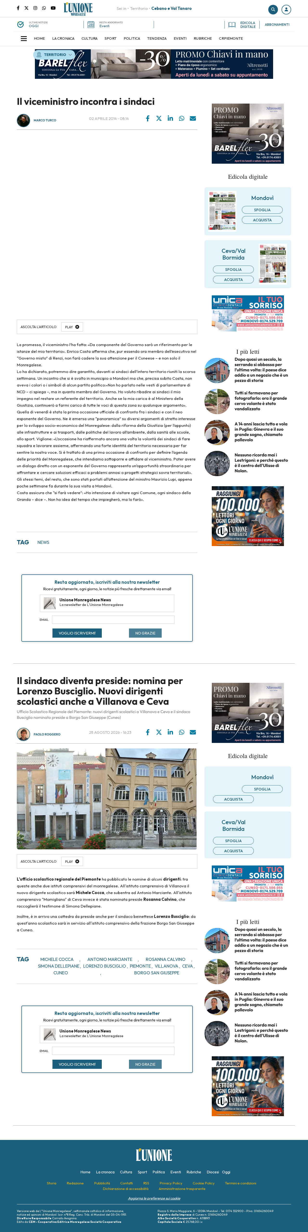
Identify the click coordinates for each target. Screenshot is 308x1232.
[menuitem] (39, 38)
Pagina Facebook (20, 7)
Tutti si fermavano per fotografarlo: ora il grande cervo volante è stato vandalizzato (261, 400)
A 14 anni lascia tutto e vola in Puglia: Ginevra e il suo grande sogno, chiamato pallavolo (261, 431)
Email (44, 620)
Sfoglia (262, 209)
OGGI (33, 26)
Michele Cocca (57, 959)
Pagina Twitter (28, 7)
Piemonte (140, 966)
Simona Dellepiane (58, 966)
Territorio (139, 8)
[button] (286, 9)
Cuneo (60, 973)
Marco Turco (45, 120)
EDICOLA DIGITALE (248, 25)
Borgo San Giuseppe (156, 973)
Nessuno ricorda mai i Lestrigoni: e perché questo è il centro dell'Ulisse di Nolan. (261, 462)
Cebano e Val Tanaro (171, 8)
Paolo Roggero (47, 734)
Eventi (104, 26)
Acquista (262, 220)
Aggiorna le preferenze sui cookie (154, 1198)
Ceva (187, 966)
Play (69, 327)
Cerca (273, 9)
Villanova (166, 966)
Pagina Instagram (37, 7)
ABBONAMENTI (277, 24)
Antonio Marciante (109, 959)
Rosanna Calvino (166, 959)
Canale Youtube (53, 7)
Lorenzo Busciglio (104, 966)
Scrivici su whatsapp (46, 7)
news (43, 542)
